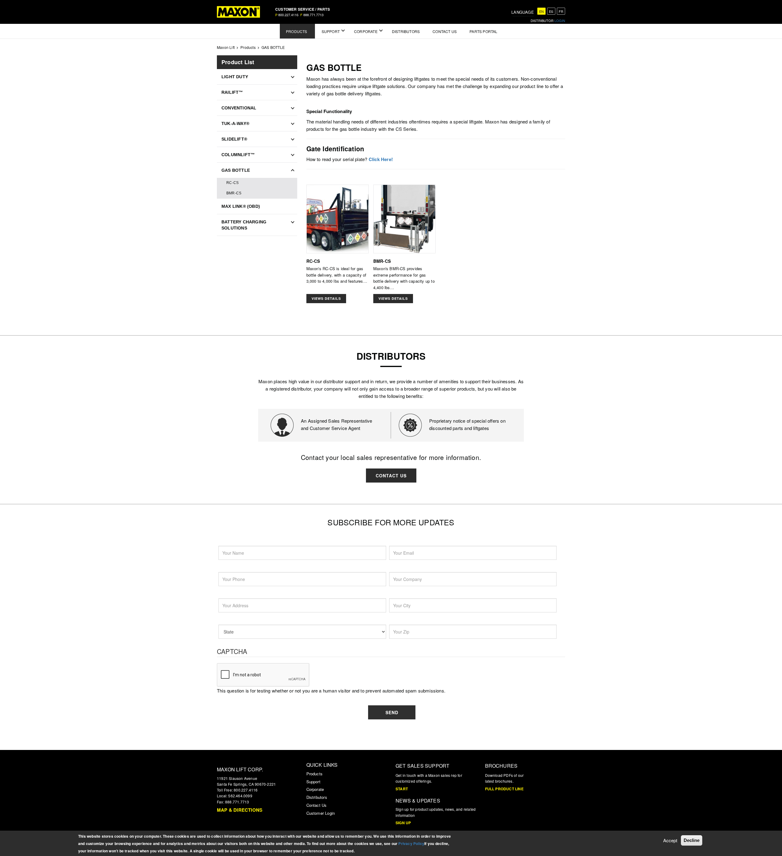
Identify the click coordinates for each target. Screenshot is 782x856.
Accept (670, 840)
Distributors (316, 797)
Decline (692, 840)
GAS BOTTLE (235, 170)
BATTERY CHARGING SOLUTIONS (243, 224)
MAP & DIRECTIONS (239, 809)
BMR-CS (233, 193)
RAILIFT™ (232, 92)
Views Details (326, 298)
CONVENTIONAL (238, 107)
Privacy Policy (411, 843)
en (541, 11)
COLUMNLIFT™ (238, 154)
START (402, 789)
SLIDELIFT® (234, 139)
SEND (392, 712)
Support (313, 781)
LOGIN (559, 20)
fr (561, 11)
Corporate (315, 789)
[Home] (238, 12)
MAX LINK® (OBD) (240, 206)
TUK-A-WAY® (235, 123)
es (551, 11)
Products (248, 47)
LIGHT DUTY (234, 76)
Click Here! (381, 159)
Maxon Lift (226, 47)
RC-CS (232, 183)
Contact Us (391, 475)
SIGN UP (403, 822)
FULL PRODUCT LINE (504, 789)
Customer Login (320, 813)
